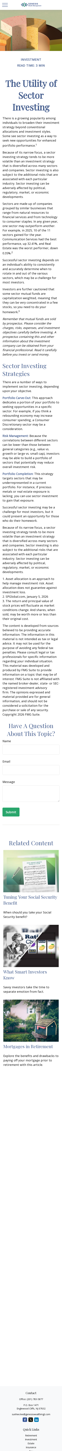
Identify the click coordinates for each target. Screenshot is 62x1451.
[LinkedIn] (36, 1419)
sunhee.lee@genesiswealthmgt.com (31, 1414)
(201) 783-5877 (35, 1399)
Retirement (31, 1435)
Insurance (31, 1447)
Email (6, 761)
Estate (31, 1443)
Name (6, 741)
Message (8, 782)
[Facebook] (25, 1419)
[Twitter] (30, 1419)
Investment (31, 1439)
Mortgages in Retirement (28, 1046)
